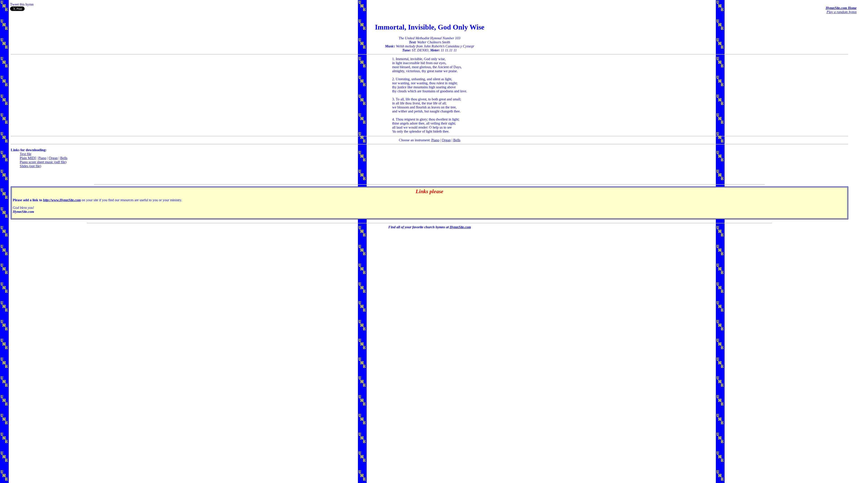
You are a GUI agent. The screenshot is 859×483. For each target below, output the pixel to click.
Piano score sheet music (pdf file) (43, 162)
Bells (456, 140)
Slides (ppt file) (30, 166)
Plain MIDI (28, 158)
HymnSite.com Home (841, 8)
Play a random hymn (842, 12)
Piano (435, 140)
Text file (25, 154)
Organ (446, 140)
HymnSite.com (460, 227)
